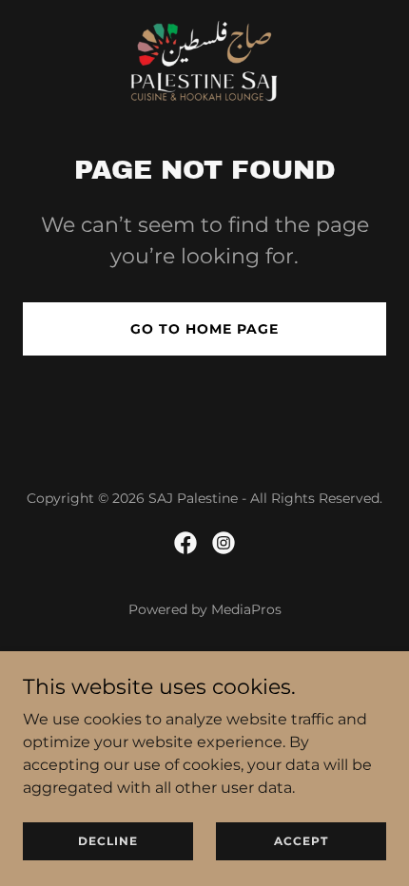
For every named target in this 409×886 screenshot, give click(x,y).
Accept (301, 841)
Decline (108, 841)
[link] (204, 57)
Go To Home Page (204, 328)
